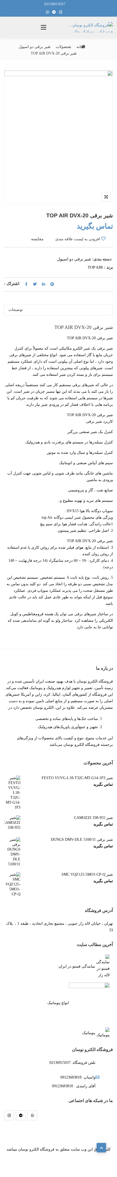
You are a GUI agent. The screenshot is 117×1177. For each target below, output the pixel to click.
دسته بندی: (102, 259)
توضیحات (15, 310)
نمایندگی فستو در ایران (77, 966)
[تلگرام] (21, 1115)
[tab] (57, 310)
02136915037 (54, 4)
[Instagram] (9, 1115)
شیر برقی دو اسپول (35, 47)
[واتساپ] (32, 1115)
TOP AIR (95, 267)
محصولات (63, 47)
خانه (79, 47)
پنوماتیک (88, 1033)
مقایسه (37, 239)
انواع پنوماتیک (58, 1003)
